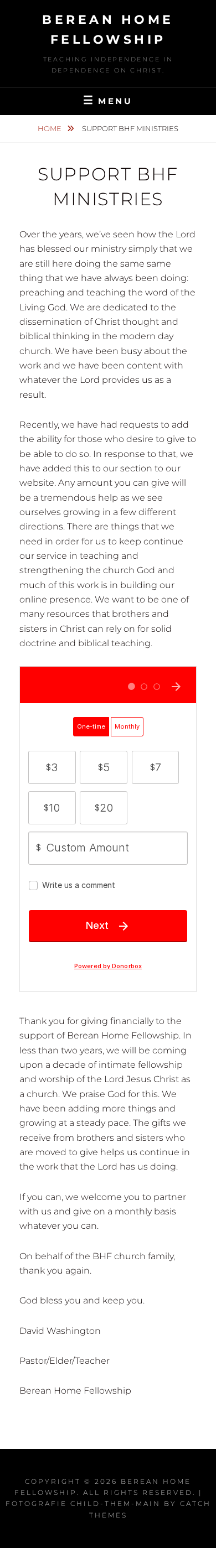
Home (50, 128)
